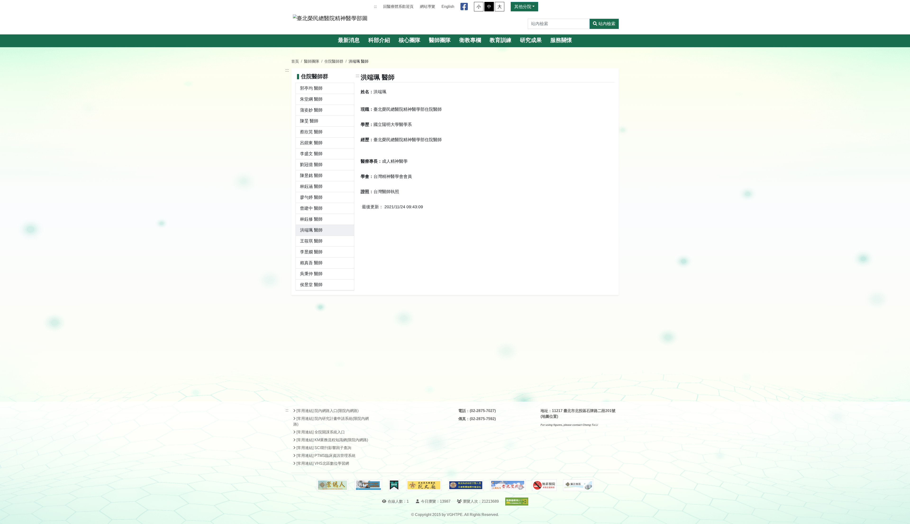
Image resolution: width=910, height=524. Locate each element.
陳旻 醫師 (309, 121)
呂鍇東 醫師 (311, 142)
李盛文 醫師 (311, 153)
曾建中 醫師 (311, 208)
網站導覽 (427, 7)
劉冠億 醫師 (311, 164)
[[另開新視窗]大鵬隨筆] (508, 485)
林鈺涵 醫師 (311, 186)
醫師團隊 (440, 40)
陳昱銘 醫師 (311, 175)
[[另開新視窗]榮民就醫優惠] (368, 485)
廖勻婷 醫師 (311, 197)
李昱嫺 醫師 (311, 252)
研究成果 (531, 40)
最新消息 (349, 40)
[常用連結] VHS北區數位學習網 (322, 463)
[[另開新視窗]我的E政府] (394, 485)
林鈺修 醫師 (311, 219)
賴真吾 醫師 (311, 262)
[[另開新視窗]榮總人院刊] (332, 485)
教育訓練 (500, 40)
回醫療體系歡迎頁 (398, 7)
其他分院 (522, 6)
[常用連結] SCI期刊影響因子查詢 (323, 448)
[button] (902, 515)
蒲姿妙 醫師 (311, 110)
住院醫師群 (333, 61)
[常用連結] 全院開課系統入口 (320, 432)
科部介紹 (379, 40)
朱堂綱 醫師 (311, 99)
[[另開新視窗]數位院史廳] (424, 485)
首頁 (295, 61)
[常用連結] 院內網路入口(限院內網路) (327, 411)
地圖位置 (549, 416)
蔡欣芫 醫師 (311, 132)
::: (375, 7)
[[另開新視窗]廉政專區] (578, 485)
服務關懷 (561, 40)
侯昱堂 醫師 (311, 284)
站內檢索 (606, 23)
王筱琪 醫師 (311, 241)
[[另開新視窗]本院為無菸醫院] (544, 485)
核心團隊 (409, 40)
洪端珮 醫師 (311, 230)
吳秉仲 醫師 (311, 273)
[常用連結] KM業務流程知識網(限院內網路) (332, 440)
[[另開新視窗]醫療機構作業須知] (466, 485)
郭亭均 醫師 (311, 88)
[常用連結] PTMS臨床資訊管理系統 (325, 456)
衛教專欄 (470, 40)
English (447, 7)
